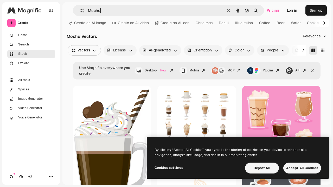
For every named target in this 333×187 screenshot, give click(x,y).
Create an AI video (133, 23)
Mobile (194, 70)
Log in (292, 10)
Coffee (264, 23)
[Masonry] (313, 50)
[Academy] (21, 176)
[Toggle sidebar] (51, 10)
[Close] (312, 71)
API (297, 70)
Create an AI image (90, 23)
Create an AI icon (175, 23)
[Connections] (11, 176)
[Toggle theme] (30, 176)
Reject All (262, 168)
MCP (231, 70)
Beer (281, 23)
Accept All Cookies (302, 168)
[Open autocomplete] (80, 10)
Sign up (316, 10)
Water (296, 23)
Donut (224, 23)
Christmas (204, 23)
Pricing (273, 10)
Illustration (244, 23)
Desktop (155, 70)
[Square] (322, 50)
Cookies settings (169, 167)
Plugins (268, 70)
